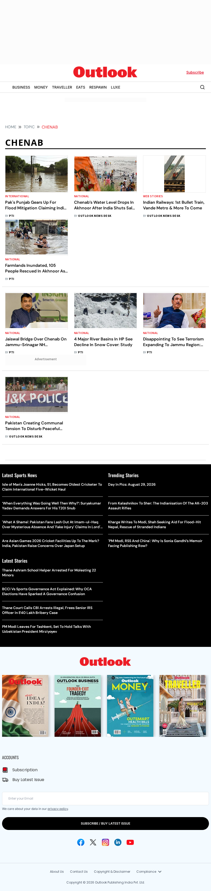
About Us (57, 871)
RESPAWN (98, 87)
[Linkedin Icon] (118, 842)
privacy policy (58, 809)
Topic (29, 127)
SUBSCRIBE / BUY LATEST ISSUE (105, 823)
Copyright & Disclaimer (112, 871)
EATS (80, 87)
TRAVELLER (62, 87)
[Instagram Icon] (105, 842)
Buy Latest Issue (28, 780)
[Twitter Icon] (93, 842)
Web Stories (153, 196)
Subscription (25, 770)
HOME (10, 127)
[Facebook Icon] (81, 842)
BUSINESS (21, 87)
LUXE (115, 87)
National (81, 196)
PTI (11, 216)
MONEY (41, 87)
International (17, 196)
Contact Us (79, 871)
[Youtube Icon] (130, 842)
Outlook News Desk (94, 216)
